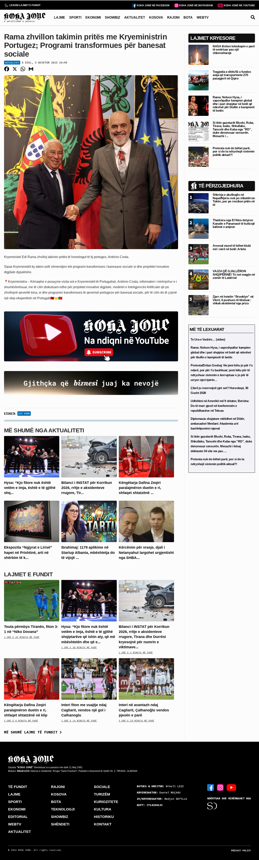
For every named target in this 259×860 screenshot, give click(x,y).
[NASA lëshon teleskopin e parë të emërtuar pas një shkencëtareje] (198, 54)
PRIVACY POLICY (241, 850)
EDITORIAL (18, 817)
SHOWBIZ (112, 17)
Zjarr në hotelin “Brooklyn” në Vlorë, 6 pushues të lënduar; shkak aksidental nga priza (233, 300)
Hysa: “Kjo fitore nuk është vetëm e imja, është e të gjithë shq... (29, 488)
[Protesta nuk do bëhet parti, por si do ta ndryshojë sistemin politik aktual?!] (198, 156)
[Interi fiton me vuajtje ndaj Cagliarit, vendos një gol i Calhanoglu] (89, 678)
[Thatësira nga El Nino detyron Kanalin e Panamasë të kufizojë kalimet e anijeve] (198, 228)
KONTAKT (102, 824)
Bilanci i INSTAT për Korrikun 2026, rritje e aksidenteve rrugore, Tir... (86, 488)
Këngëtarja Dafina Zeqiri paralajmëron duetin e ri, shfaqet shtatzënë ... (140, 488)
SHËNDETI (60, 824)
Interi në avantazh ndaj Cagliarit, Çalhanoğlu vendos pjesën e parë (144, 710)
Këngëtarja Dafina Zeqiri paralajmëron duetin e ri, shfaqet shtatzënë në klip (25, 710)
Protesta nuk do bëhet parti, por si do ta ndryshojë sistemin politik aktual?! (234, 151)
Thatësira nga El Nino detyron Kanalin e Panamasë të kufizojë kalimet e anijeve (234, 223)
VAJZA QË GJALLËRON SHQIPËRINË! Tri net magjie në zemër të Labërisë (234, 274)
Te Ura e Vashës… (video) (208, 339)
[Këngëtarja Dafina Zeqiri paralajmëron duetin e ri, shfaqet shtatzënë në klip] (146, 456)
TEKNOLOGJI (63, 809)
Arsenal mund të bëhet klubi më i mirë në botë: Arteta (232, 247)
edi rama (24, 413)
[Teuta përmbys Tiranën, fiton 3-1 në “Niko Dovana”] (31, 600)
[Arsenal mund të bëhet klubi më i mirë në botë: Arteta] (198, 254)
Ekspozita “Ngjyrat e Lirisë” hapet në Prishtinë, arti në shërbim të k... (28, 552)
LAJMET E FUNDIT (28, 574)
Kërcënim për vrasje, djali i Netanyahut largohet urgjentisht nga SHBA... (146, 552)
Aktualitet (12, 62)
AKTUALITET (134, 17)
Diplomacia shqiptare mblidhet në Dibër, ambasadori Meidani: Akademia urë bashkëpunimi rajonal (218, 423)
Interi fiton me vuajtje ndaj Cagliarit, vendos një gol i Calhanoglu (83, 710)
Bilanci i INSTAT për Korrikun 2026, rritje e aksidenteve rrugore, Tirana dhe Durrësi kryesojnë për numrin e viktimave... (144, 637)
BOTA (188, 17)
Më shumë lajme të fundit (32, 732)
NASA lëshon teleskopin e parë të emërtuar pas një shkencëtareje (234, 49)
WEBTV (203, 17)
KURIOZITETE (106, 802)
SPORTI (75, 17)
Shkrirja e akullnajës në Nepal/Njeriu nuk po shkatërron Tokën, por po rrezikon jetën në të (234, 199)
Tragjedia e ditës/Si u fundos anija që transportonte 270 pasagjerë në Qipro (232, 75)
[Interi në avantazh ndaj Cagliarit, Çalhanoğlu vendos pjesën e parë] (146, 678)
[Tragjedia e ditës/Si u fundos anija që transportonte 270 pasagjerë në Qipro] (198, 80)
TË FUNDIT (17, 787)
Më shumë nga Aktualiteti (44, 430)
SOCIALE (102, 787)
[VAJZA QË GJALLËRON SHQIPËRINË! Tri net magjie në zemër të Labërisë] (198, 279)
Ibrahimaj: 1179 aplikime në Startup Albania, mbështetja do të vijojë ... (88, 552)
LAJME (59, 17)
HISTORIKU (104, 817)
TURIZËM (102, 794)
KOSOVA (156, 17)
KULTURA (102, 809)
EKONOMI (93, 17)
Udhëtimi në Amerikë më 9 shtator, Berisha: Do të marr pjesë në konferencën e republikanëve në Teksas (220, 405)
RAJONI (173, 17)
